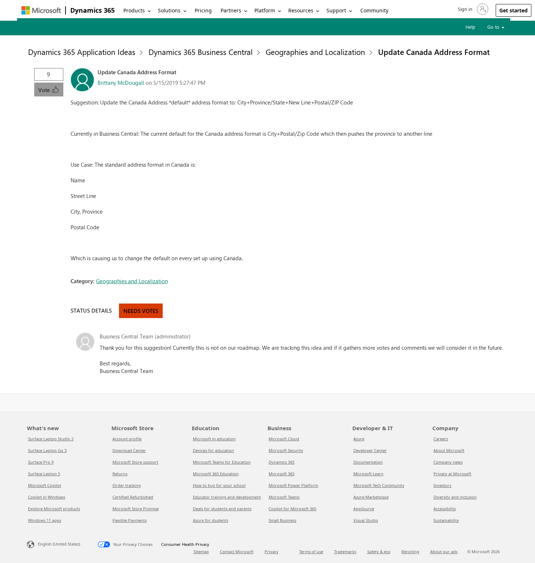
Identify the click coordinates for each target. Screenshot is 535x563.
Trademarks (345, 551)
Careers (440, 438)
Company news (448, 462)
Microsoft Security (286, 450)
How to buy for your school (219, 485)
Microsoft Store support (135, 462)
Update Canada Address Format (434, 52)
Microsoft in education (214, 438)
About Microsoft (448, 450)
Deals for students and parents (222, 508)
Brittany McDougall (121, 82)
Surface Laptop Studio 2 (51, 438)
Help (470, 27)
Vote (44, 90)
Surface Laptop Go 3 (47, 450)
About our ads (443, 551)
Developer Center (370, 450)
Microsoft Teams (284, 497)
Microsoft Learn (368, 473)
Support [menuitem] (336, 10)
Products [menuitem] (134, 10)
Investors (442, 485)
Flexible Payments (129, 520)
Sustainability (446, 520)
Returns (119, 473)
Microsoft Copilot (44, 485)
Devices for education (213, 450)
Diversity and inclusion (455, 497)
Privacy (271, 551)
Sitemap (201, 551)
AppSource (363, 508)
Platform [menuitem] (264, 10)
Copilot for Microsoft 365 (292, 508)
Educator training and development (227, 497)
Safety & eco (379, 551)
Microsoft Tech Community (378, 485)
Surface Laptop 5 (44, 473)
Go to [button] (494, 27)
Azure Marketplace (371, 497)
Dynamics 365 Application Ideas (81, 52)
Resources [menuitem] (300, 10)
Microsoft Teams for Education (222, 462)
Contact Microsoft (237, 551)
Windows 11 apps (44, 520)
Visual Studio (365, 520)
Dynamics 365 (92, 10)
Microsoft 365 (281, 473)
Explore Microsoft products (54, 508)
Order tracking (126, 485)
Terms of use (311, 551)
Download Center (129, 450)
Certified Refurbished (132, 497)
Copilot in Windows (46, 497)
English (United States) (59, 544)
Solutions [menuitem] (169, 10)
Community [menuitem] (374, 10)
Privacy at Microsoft (452, 473)
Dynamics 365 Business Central (200, 52)
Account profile (127, 438)
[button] (472, 9)
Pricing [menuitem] (203, 10)
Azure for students (210, 520)
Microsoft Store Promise (135, 508)
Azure (358, 438)
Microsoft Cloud (284, 438)
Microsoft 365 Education (216, 473)
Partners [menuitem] (231, 10)
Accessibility (444, 508)
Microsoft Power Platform (293, 485)
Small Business (282, 520)
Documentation (368, 462)
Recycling (410, 551)
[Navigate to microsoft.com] (41, 10)
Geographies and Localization (315, 52)
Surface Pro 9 (41, 462)
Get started (513, 10)
